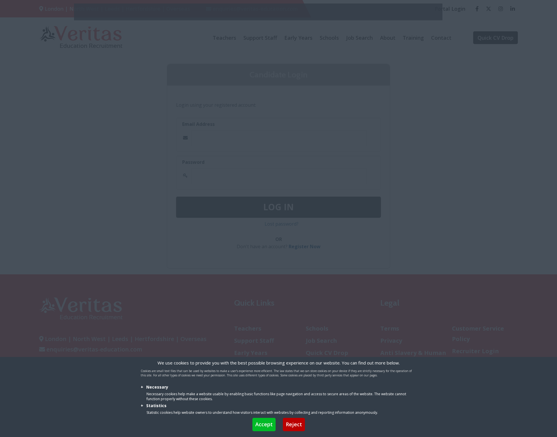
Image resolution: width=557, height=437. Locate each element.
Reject (294, 424)
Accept (264, 424)
